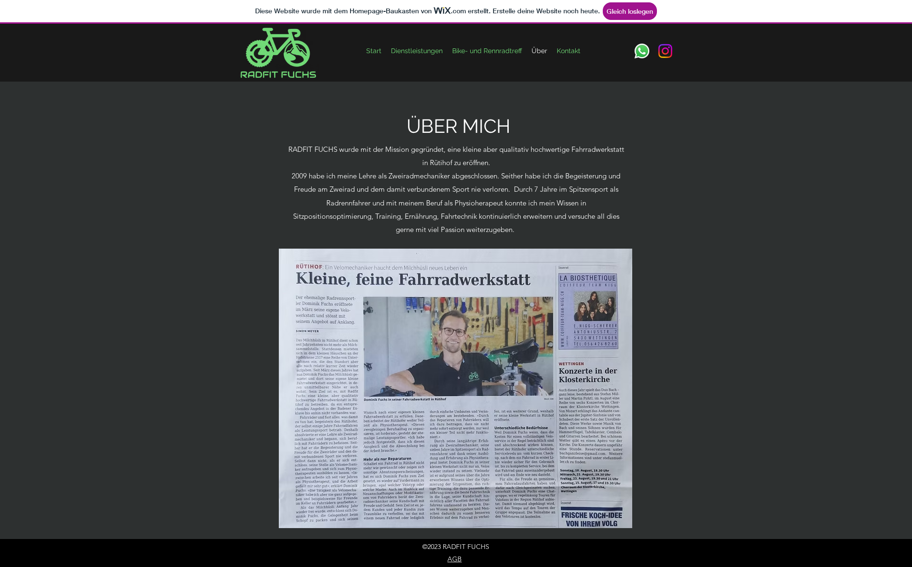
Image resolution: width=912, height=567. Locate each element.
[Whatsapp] (642, 51)
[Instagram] (665, 51)
